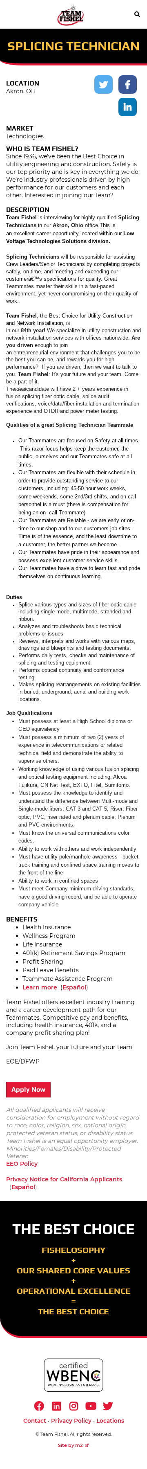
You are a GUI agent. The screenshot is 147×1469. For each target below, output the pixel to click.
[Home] (71, 14)
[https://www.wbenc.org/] (73, 1375)
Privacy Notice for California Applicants (64, 1179)
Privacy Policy (71, 1420)
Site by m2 (70, 1445)
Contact (34, 1420)
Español (74, 987)
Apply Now (28, 1089)
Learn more (39, 987)
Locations (110, 1420)
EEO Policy (22, 1163)
